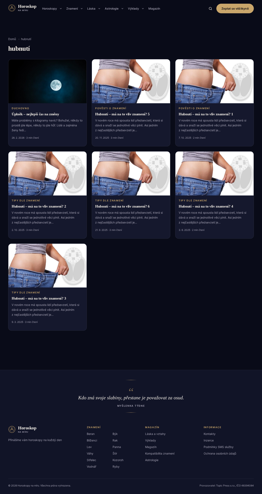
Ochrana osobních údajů (220, 453)
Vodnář (91, 466)
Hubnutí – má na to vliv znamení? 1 (206, 114)
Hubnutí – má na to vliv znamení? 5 (122, 114)
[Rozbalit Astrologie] (122, 8)
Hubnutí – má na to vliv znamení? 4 (206, 206)
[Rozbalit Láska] (99, 8)
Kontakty (210, 434)
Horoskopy (49, 8)
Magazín (154, 8)
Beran (91, 434)
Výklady (133, 8)
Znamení (72, 8)
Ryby (116, 466)
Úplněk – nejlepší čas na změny (35, 114)
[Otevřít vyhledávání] (210, 8)
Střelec (91, 460)
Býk (115, 434)
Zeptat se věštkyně (235, 8)
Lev (89, 447)
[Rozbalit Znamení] (81, 8)
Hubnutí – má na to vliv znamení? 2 (39, 206)
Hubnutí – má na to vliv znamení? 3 (39, 298)
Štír (115, 453)
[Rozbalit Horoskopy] (61, 8)
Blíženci (92, 440)
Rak (115, 440)
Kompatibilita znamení (159, 453)
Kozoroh (118, 460)
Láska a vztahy (155, 434)
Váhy (90, 453)
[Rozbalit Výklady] (143, 8)
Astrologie (112, 8)
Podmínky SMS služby (219, 447)
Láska (91, 8)
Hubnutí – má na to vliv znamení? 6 (122, 206)
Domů (12, 39)
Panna (117, 447)
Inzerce (209, 440)
